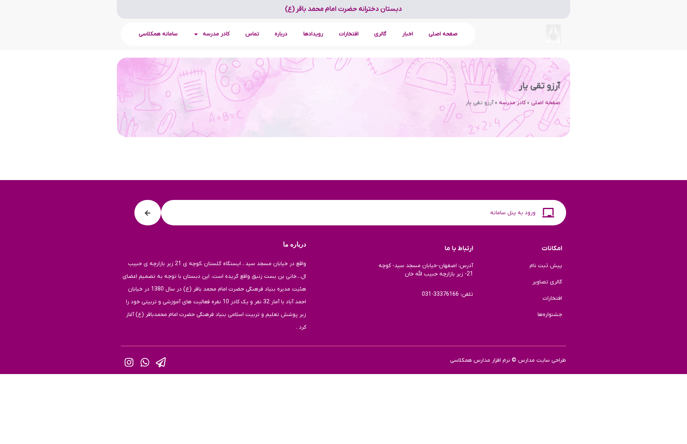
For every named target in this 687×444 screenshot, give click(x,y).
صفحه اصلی (443, 34)
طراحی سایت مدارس (542, 360)
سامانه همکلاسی (158, 34)
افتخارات (349, 34)
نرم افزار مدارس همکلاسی (480, 360)
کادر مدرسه (512, 103)
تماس (252, 34)
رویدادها (313, 34)
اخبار (407, 34)
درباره (281, 34)
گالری (380, 34)
